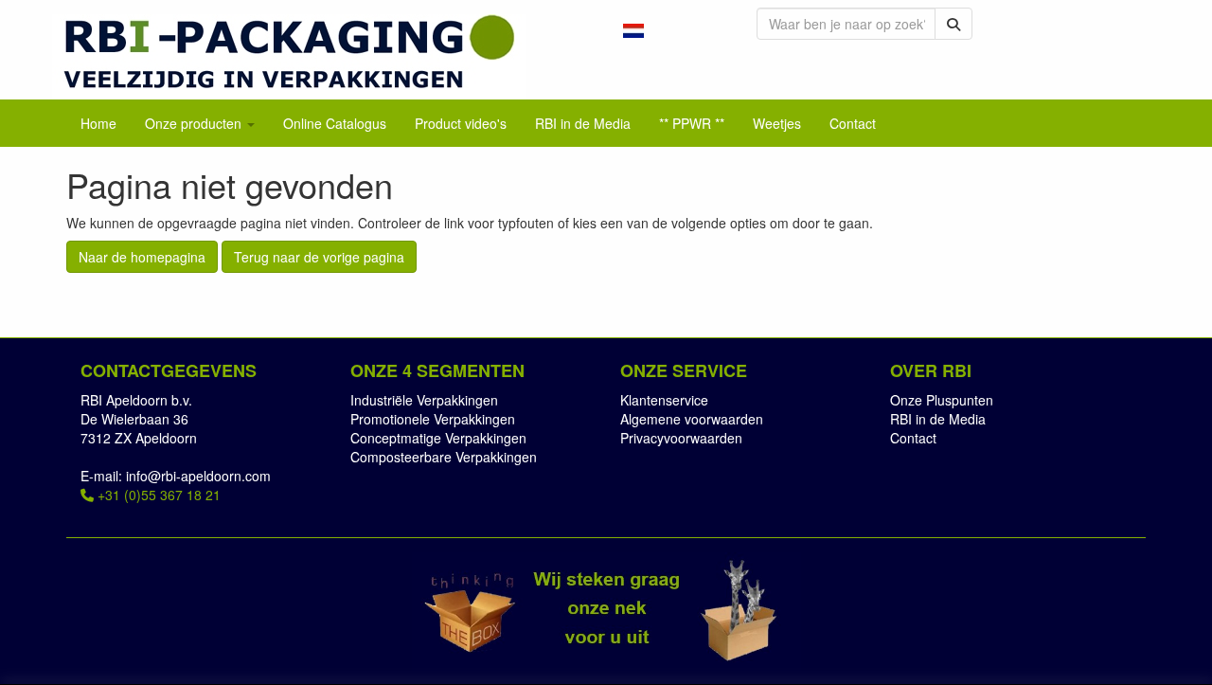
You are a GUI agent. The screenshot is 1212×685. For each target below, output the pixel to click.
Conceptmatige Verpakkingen (438, 437)
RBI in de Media (938, 418)
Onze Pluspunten (941, 399)
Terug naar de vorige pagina (319, 256)
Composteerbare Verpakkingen (443, 456)
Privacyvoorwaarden (681, 437)
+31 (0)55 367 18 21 (157, 494)
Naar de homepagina (142, 256)
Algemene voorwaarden (691, 418)
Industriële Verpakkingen (424, 399)
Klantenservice (664, 399)
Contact (913, 437)
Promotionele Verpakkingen (432, 418)
